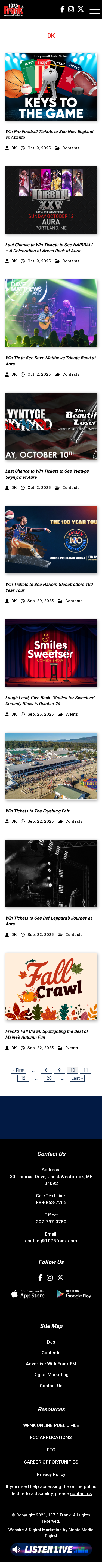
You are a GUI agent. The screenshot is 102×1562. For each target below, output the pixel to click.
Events (71, 714)
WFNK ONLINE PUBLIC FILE (51, 1425)
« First (18, 1070)
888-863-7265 (51, 1202)
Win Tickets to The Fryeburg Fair (37, 811)
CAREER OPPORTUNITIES (51, 1462)
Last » (77, 1078)
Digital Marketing (51, 1374)
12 (23, 1078)
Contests (70, 148)
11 (85, 1070)
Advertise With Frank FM (51, 1363)
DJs (51, 1342)
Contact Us (51, 1385)
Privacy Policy (51, 1474)
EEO (51, 1449)
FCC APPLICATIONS (51, 1437)
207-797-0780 (51, 1221)
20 (49, 1078)
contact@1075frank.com (51, 1240)
